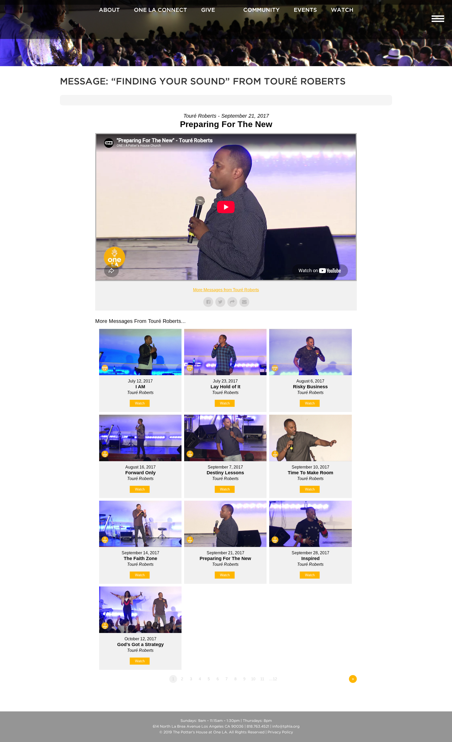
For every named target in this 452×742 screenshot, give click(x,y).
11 (262, 679)
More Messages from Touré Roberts (226, 290)
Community (261, 10)
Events (305, 10)
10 (253, 679)
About (109, 10)
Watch (342, 10)
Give (208, 10)
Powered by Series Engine (337, 693)
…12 (273, 679)
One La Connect (160, 10)
